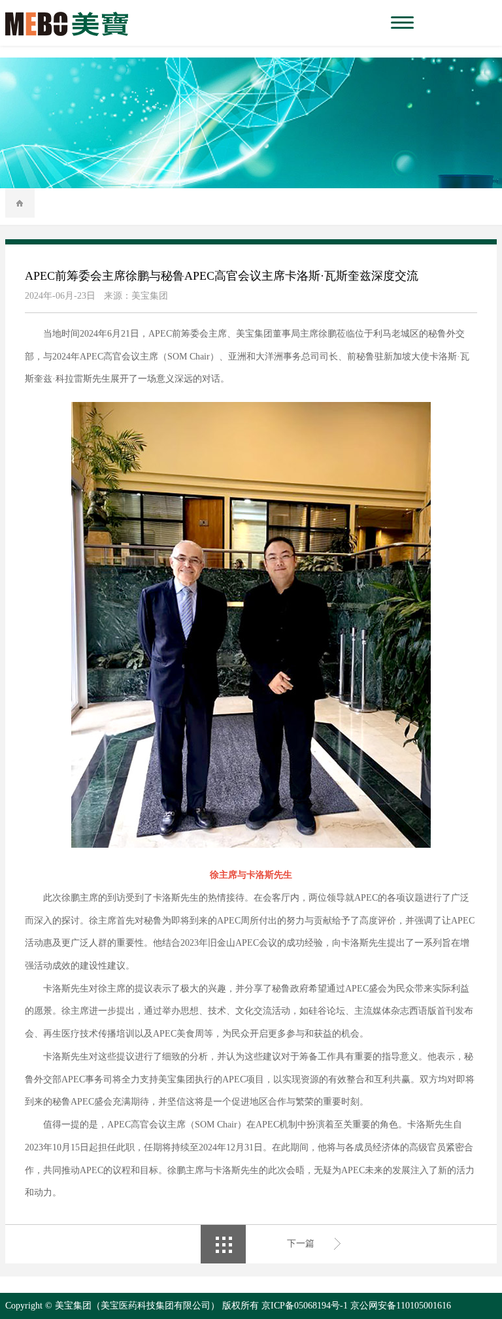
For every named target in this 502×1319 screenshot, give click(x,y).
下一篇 (300, 1243)
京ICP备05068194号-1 (304, 1306)
